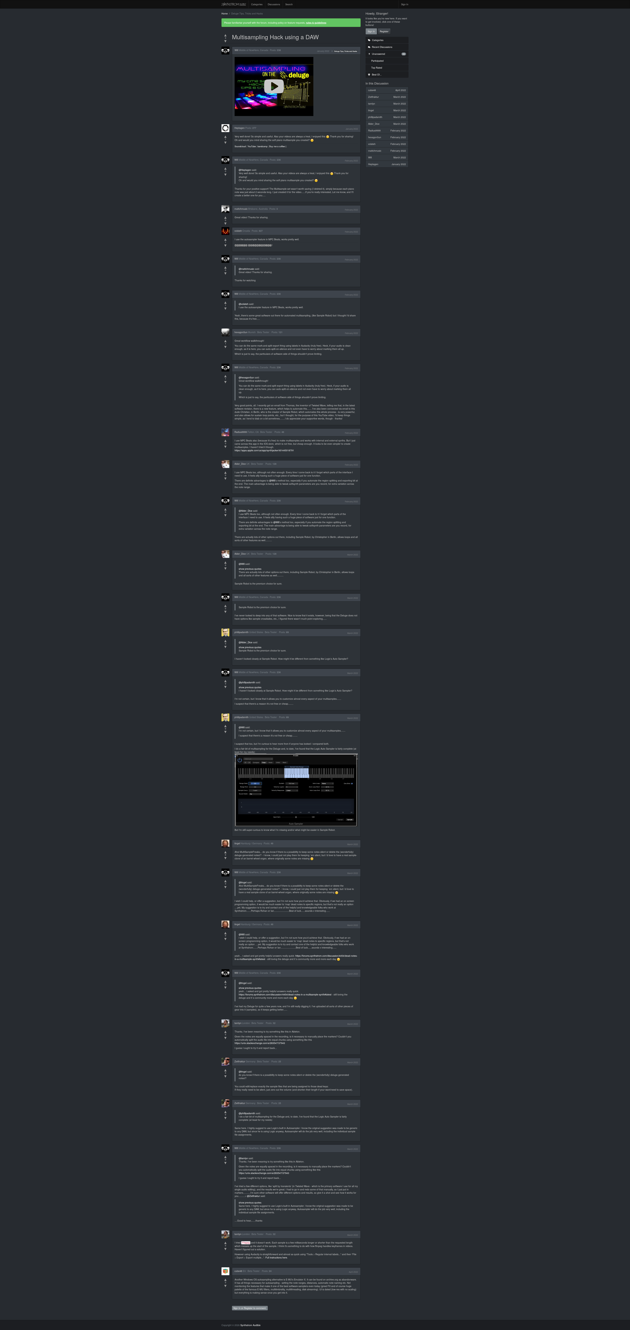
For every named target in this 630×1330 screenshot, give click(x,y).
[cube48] (226, 1271)
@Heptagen (245, 169)
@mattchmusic (246, 268)
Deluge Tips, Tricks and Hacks (345, 51)
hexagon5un (240, 332)
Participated (377, 60)
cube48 (238, 1271)
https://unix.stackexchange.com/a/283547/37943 (260, 1043)
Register (248, 1308)
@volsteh (243, 304)
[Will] (226, 50)
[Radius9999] (226, 432)
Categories (256, 4)
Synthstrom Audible (233, 4)
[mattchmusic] (226, 209)
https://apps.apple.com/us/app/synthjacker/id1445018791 (264, 450)
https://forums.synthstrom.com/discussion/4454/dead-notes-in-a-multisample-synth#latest (285, 994)
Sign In (404, 4)
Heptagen (239, 127)
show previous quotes (250, 568)
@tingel (243, 882)
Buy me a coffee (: (278, 146)
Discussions (274, 4)
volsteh (238, 230)
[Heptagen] (226, 128)
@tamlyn (243, 1158)
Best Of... (376, 74)
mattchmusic (241, 208)
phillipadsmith (241, 632)
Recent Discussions (381, 47)
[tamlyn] (226, 1023)
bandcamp (262, 146)
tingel (237, 843)
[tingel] (226, 844)
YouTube (252, 146)
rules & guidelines (316, 22)
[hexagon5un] (226, 332)
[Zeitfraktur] (226, 1062)
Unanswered (388, 53)
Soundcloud (240, 146)
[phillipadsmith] (226, 632)
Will (236, 50)
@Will (272, 480)
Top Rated (376, 67)
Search (289, 4)
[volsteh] (226, 231)
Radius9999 (240, 432)
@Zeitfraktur (253, 1196)
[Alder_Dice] (226, 464)
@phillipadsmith (247, 682)
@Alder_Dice (245, 510)
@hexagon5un (246, 377)
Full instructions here (276, 1257)
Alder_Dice (240, 463)
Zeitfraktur (239, 1061)
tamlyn (237, 1023)
